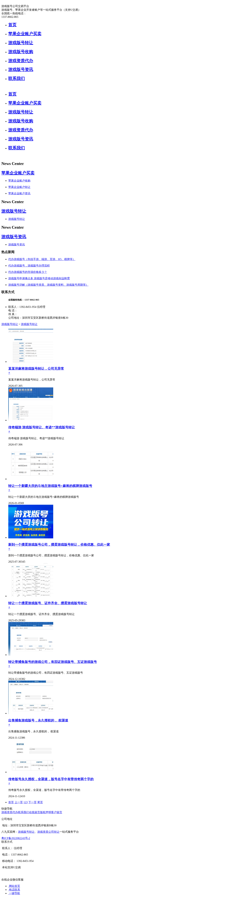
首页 (12, 24)
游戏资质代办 (20, 60)
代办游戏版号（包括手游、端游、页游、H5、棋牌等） (41, 259)
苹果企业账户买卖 (24, 33)
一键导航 (14, 893)
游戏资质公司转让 (48, 831)
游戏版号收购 (20, 51)
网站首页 (14, 886)
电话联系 (14, 889)
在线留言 (34, 812)
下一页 (32, 802)
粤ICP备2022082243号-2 (15, 838)
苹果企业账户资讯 (19, 193)
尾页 (40, 802)
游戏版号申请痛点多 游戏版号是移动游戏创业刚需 (39, 278)
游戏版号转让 (20, 42)
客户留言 (56, 812)
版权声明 (45, 812)
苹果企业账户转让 (19, 187)
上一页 (19, 802)
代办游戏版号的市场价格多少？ (27, 271)
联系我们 (16, 78)
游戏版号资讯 (20, 69)
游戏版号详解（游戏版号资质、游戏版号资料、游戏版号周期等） (48, 284)
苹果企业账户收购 (19, 180)
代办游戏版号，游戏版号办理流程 (29, 265)
